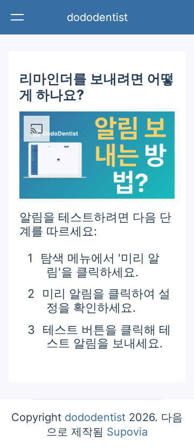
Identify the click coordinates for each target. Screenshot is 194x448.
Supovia (127, 431)
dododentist (97, 17)
